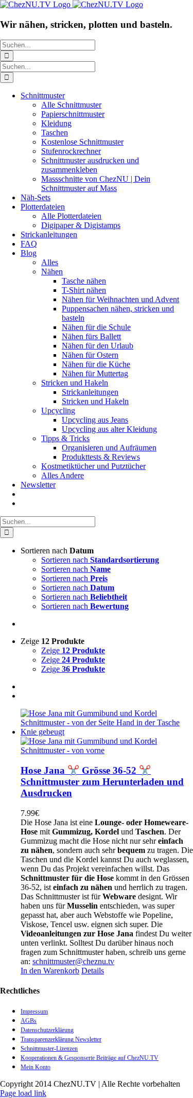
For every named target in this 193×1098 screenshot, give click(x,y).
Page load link (23, 1093)
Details (92, 970)
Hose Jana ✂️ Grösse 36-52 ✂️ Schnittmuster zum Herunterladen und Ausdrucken (102, 781)
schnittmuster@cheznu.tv (73, 961)
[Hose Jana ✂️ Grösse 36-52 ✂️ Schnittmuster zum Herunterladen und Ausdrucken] (107, 732)
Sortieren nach (100, 559)
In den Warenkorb (50, 970)
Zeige (73, 650)
